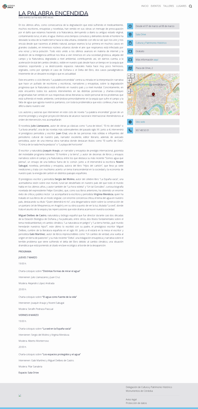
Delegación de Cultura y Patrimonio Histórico (149, 387)
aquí (156, 59)
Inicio (144, 6)
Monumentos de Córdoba (139, 390)
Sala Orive (141, 34)
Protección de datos (136, 403)
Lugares (181, 6)
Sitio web (140, 121)
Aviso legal (131, 399)
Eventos (156, 6)
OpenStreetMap (144, 84)
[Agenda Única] (8, 6)
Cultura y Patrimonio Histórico (151, 42)
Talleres (168, 6)
